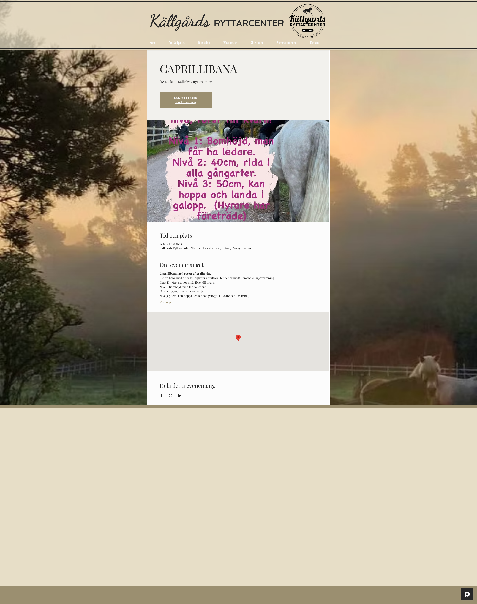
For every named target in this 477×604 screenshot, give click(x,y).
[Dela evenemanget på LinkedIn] (179, 395)
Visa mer (165, 302)
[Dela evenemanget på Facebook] (161, 395)
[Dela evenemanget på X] (170, 395)
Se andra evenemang (186, 102)
